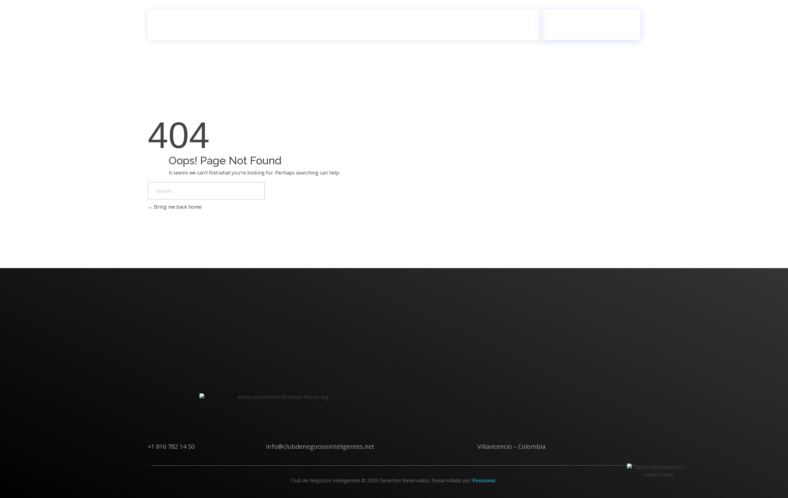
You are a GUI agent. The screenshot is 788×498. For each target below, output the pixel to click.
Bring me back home (177, 206)
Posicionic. (484, 480)
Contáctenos (171, 388)
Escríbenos (584, 20)
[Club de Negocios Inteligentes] (183, 24)
